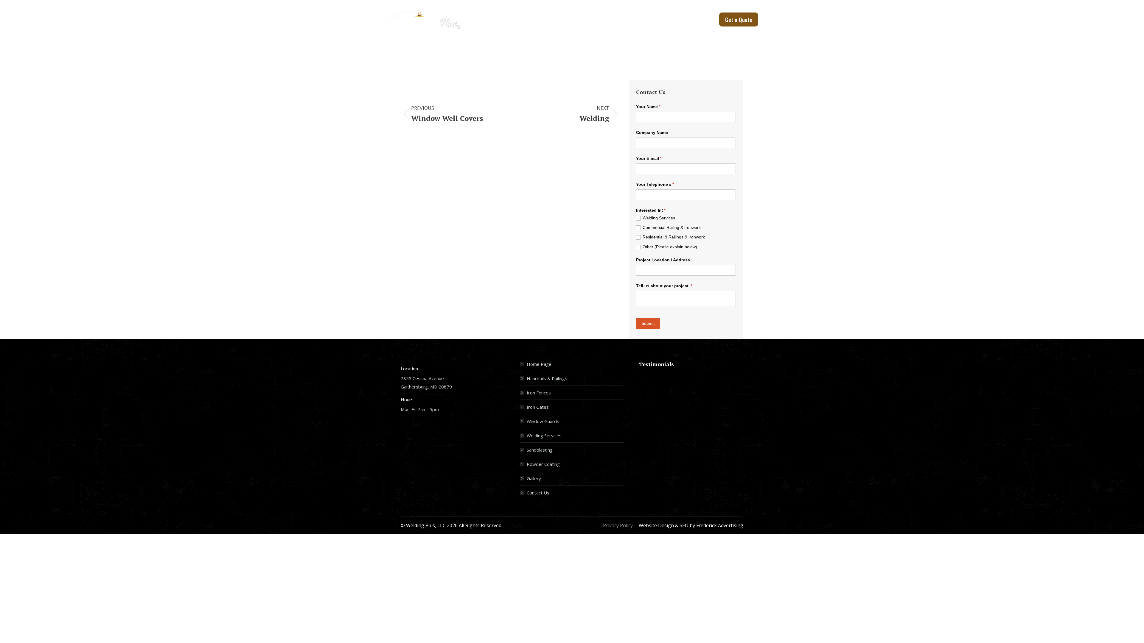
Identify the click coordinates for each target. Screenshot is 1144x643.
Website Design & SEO (663, 525)
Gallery (534, 478)
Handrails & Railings (547, 378)
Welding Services (544, 435)
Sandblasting (540, 450)
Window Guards (543, 421)
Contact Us (538, 493)
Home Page (539, 364)
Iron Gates (538, 407)
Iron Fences (539, 393)
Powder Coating (543, 464)
